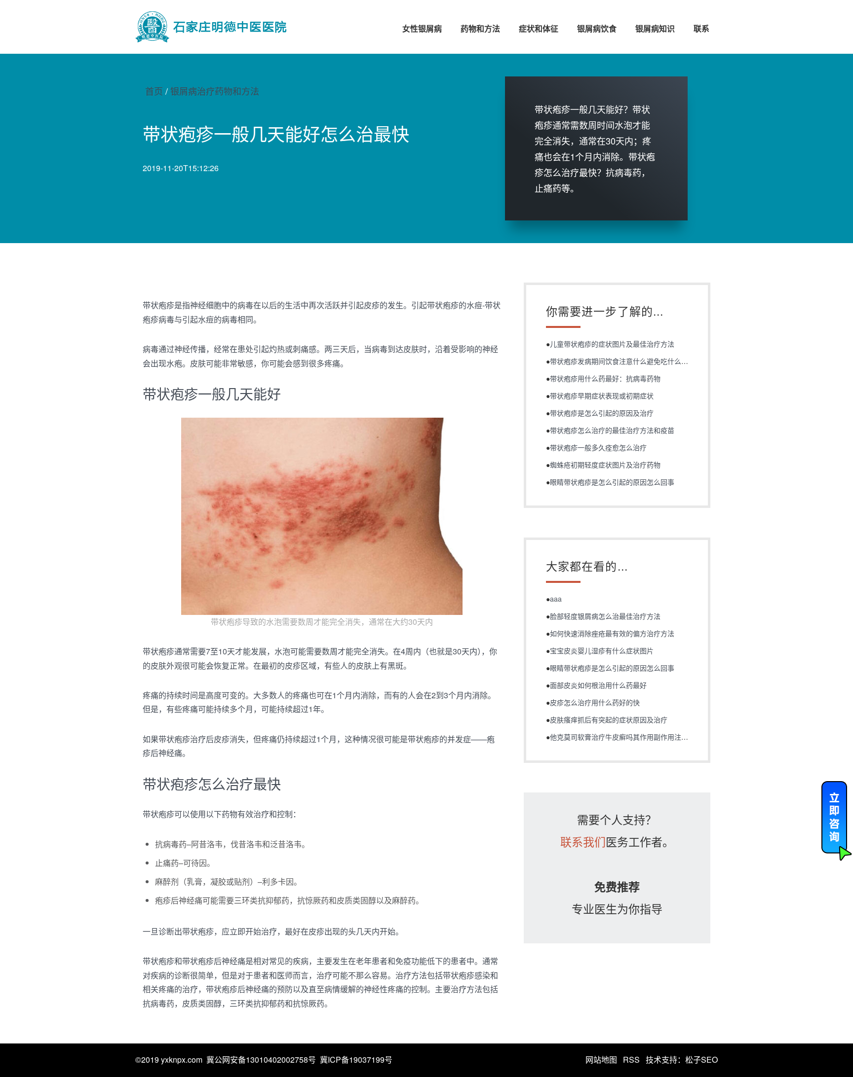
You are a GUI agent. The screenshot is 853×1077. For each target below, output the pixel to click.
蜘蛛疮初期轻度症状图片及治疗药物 (605, 464)
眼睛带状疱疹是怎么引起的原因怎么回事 (612, 482)
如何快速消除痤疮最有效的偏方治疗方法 (612, 633)
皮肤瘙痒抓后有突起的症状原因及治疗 (608, 719)
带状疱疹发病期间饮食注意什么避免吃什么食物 (622, 361)
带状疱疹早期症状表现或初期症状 (602, 395)
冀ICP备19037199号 (356, 1059)
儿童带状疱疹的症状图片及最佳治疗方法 (612, 344)
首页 (154, 90)
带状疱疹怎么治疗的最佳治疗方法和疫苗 (612, 430)
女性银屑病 (422, 28)
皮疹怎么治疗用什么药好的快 (595, 702)
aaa (556, 599)
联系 (701, 28)
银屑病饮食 (597, 28)
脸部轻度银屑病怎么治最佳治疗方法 (605, 616)
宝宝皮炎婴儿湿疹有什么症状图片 (602, 650)
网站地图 (601, 1059)
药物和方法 (480, 28)
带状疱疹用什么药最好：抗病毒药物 (605, 378)
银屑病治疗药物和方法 (214, 90)
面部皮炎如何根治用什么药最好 (598, 685)
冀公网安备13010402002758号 (261, 1059)
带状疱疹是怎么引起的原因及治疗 (602, 413)
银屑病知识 (655, 28)
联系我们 (583, 841)
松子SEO (701, 1059)
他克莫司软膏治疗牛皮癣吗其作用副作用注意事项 (626, 737)
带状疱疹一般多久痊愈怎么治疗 (598, 447)
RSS (631, 1059)
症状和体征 (538, 28)
